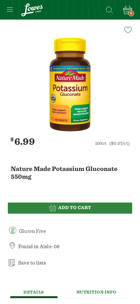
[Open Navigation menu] (10, 10)
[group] (70, 84)
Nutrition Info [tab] (97, 292)
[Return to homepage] (32, 10)
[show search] (109, 10)
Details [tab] (33, 292)
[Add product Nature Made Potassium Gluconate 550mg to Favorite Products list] (127, 29)
